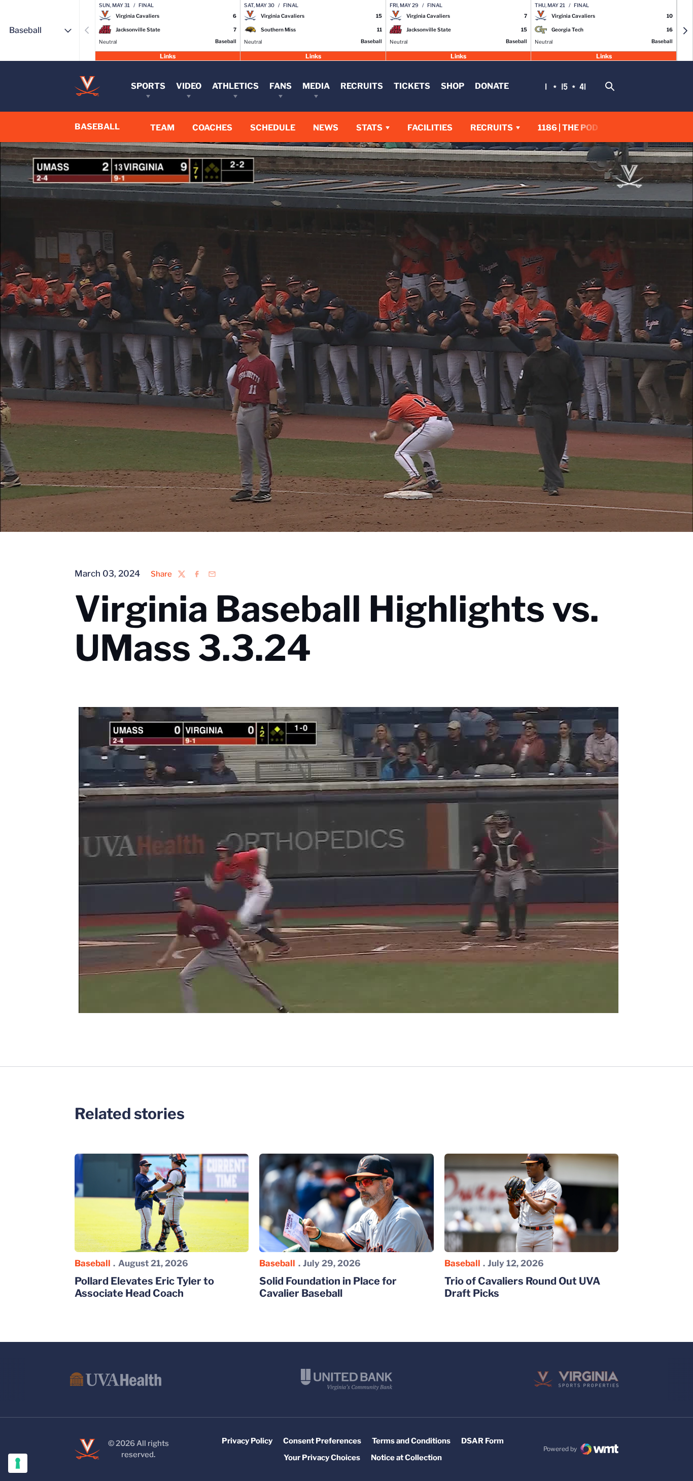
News (325, 127)
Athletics (235, 86)
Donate (492, 86)
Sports (148, 86)
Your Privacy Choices (322, 1457)
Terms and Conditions (411, 1440)
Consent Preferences (322, 1440)
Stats (369, 127)
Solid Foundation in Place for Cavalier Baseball (328, 1287)
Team (162, 127)
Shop (452, 86)
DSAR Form (482, 1440)
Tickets (412, 86)
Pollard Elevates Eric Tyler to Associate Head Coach (144, 1287)
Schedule (272, 127)
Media (316, 86)
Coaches (212, 127)
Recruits (361, 86)
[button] (685, 30)
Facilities (430, 127)
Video (188, 86)
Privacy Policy (247, 1440)
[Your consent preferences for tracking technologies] (17, 1463)
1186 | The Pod (568, 127)
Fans (280, 86)
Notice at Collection (406, 1457)
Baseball (93, 1263)
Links (168, 55)
